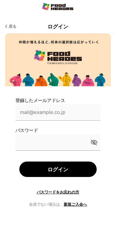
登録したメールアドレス (40, 100)
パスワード (26, 130)
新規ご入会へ (75, 204)
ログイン (58, 169)
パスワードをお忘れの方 (58, 192)
